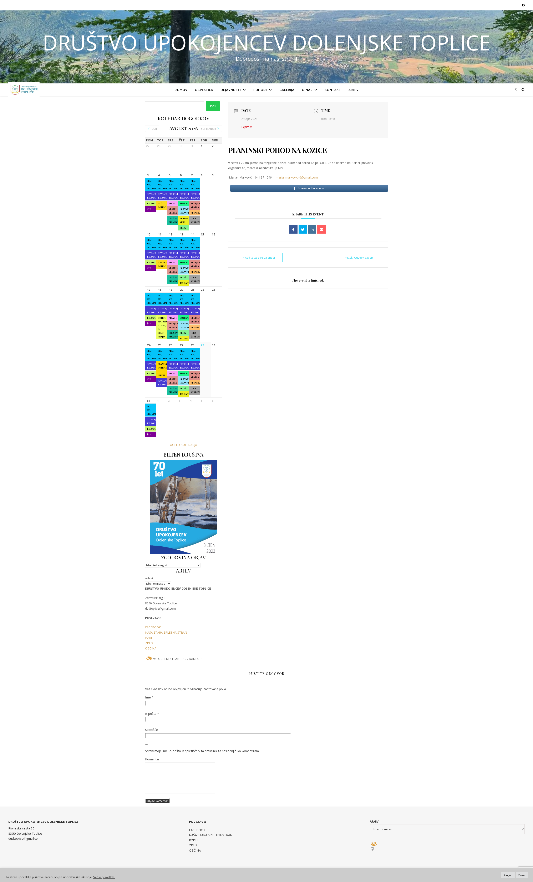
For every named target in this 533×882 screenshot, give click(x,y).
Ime (149, 697)
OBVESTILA (204, 90)
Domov (180, 90)
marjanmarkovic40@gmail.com (297, 177)
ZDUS (149, 643)
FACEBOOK (153, 627)
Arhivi (149, 578)
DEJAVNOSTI (231, 90)
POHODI (260, 90)
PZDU (149, 638)
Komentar (152, 759)
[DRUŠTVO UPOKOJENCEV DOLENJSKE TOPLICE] (24, 89)
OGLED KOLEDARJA (183, 445)
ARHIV (354, 90)
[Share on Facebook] (293, 229)
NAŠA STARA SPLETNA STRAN (166, 632)
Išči (213, 106)
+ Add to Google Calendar (259, 257)
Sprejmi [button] (507, 875)
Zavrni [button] (521, 875)
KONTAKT (333, 90)
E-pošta (152, 713)
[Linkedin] (312, 229)
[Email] (321, 229)
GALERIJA (286, 90)
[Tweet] (303, 229)
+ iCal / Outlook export (359, 257)
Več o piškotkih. (104, 877)
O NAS (307, 90)
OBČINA (150, 648)
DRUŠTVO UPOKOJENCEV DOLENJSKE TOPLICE (266, 42)
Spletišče (151, 729)
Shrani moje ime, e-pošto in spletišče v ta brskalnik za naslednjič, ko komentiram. (202, 751)
